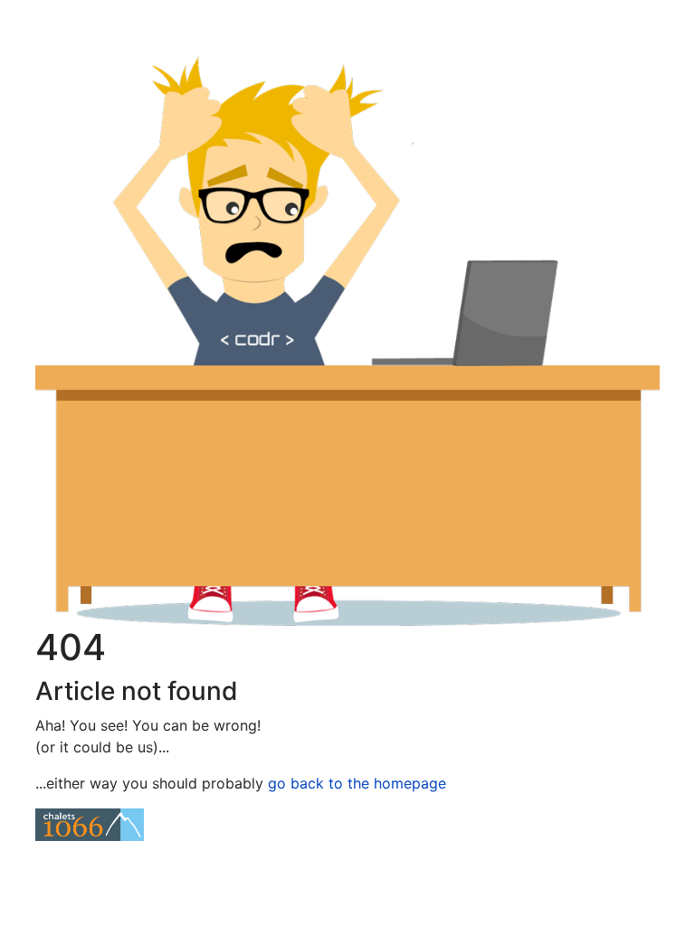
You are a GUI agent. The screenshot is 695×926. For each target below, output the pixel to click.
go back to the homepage (357, 783)
